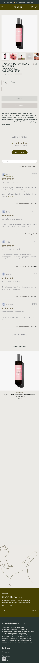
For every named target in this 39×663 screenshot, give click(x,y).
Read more (6, 124)
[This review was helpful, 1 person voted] (31, 204)
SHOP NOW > (31, 2)
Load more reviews (19, 334)
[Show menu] (3, 7)
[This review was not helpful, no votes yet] (35, 204)
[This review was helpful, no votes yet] (31, 234)
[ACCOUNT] (32, 7)
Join (33, 610)
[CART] (36, 7)
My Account (6, 656)
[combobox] (28, 166)
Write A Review (19, 152)
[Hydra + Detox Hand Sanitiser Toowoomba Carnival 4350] (5, 56)
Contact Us (6, 652)
